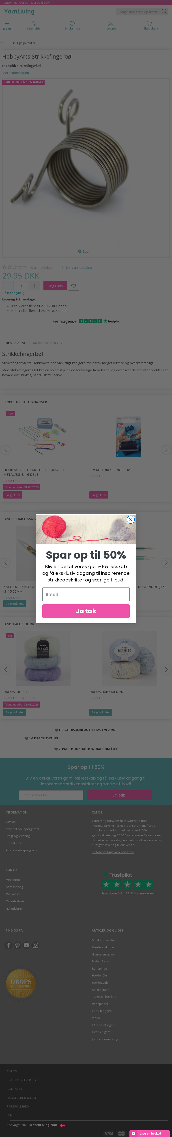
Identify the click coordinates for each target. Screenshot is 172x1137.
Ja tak (86, 611)
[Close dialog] (131, 520)
